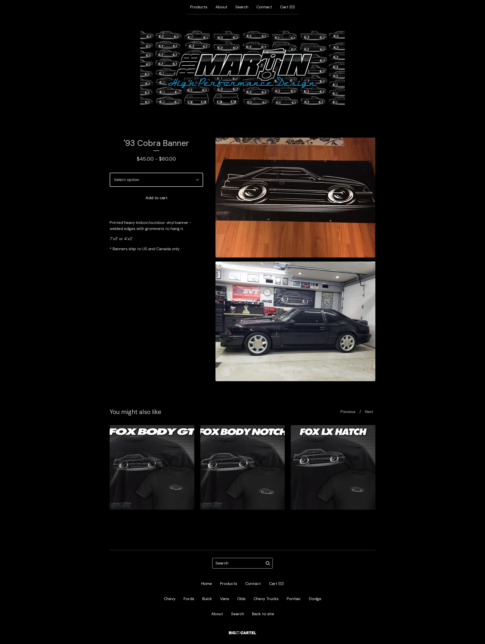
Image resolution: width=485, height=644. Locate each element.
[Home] (242, 68)
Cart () (287, 7)
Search (241, 7)
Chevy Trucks (266, 598)
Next (369, 411)
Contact (264, 7)
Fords (189, 598)
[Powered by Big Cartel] (242, 632)
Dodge (315, 598)
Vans (224, 598)
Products (198, 7)
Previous (348, 411)
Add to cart (156, 197)
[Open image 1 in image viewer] (295, 197)
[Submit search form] (268, 563)
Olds (241, 598)
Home (206, 583)
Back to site (263, 613)
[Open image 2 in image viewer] (295, 321)
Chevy (170, 598)
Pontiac (294, 598)
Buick (207, 598)
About (221, 7)
